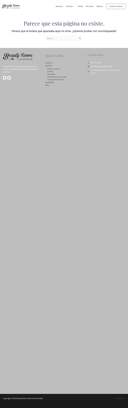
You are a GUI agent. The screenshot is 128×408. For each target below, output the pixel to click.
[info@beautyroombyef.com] (100, 66)
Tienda (80, 6)
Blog (47, 85)
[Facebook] (4, 77)
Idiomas (99, 6)
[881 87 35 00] (94, 62)
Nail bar (50, 71)
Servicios (69, 6)
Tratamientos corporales (56, 77)
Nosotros (59, 6)
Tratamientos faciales (55, 79)
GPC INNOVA (120, 398)
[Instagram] (9, 77)
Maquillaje (51, 74)
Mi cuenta (90, 6)
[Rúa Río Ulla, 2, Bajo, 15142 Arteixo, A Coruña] (106, 71)
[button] (116, 6)
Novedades (49, 82)
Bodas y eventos (53, 69)
